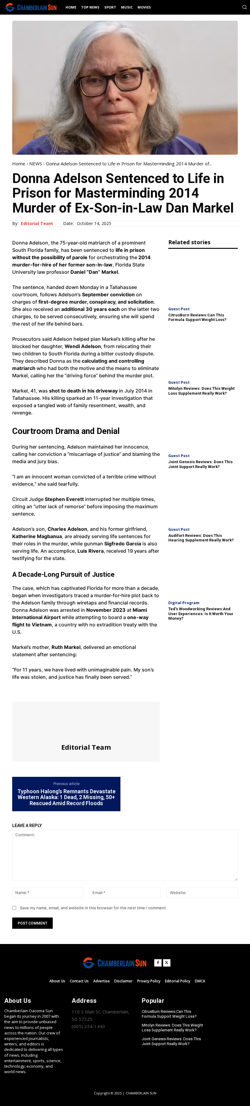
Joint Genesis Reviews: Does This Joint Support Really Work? (200, 464)
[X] (32, 690)
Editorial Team (37, 223)
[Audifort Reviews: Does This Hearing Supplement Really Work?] (203, 499)
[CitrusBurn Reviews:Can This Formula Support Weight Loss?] (203, 278)
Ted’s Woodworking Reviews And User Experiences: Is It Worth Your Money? (201, 614)
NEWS (35, 163)
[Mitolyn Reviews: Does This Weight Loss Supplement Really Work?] (203, 352)
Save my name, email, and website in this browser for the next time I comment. (93, 907)
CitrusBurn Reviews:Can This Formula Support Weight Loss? (197, 317)
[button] (244, 7)
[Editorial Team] (86, 722)
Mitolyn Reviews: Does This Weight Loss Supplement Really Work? (201, 391)
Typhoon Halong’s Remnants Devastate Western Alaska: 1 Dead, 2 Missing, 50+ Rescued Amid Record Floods (66, 797)
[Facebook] (18, 690)
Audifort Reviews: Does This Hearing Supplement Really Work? (201, 538)
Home (18, 163)
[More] (74, 690)
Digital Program (183, 603)
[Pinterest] (46, 690)
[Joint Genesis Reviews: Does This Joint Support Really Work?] (203, 425)
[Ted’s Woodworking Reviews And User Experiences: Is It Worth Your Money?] (203, 572)
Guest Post (179, 309)
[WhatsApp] (60, 690)
